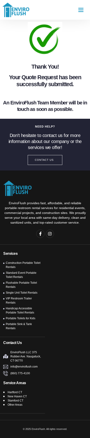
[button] (81, 10)
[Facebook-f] (40, 234)
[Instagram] (50, 234)
